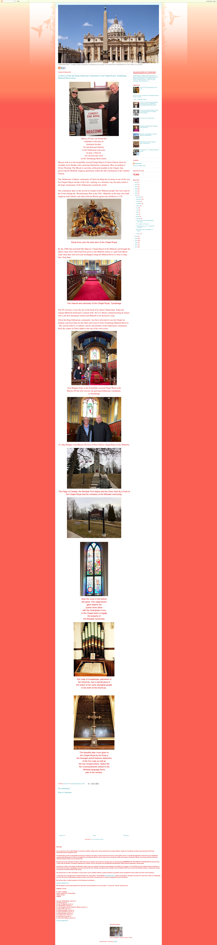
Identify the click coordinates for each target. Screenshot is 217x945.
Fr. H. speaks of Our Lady (142, 224)
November (139, 199)
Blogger (115, 941)
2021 (136, 186)
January (138, 233)
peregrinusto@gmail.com (62, 883)
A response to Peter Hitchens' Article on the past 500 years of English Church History (149, 111)
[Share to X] (95, 784)
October (138, 201)
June (137, 210)
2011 (136, 247)
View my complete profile (139, 165)
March (138, 216)
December (139, 197)
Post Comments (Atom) (97, 839)
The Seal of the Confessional (147, 118)
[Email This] (91, 784)
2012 (136, 245)
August (138, 205)
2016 (136, 236)
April (137, 214)
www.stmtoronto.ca (110, 875)
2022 (136, 184)
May (137, 212)
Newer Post (62, 835)
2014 (136, 240)
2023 (136, 182)
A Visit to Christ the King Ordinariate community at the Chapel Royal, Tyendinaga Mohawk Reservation (149, 104)
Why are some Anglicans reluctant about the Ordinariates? (148, 134)
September (139, 203)
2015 (136, 238)
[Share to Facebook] (96, 784)
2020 (136, 188)
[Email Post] (88, 783)
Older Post (126, 835)
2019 (136, 191)
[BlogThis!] (93, 784)
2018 (136, 193)
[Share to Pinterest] (98, 784)
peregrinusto (138, 163)
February (138, 218)
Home (94, 835)
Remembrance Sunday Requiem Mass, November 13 (148, 142)
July (137, 207)
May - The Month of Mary (140, 99)
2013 (136, 242)
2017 (136, 195)
